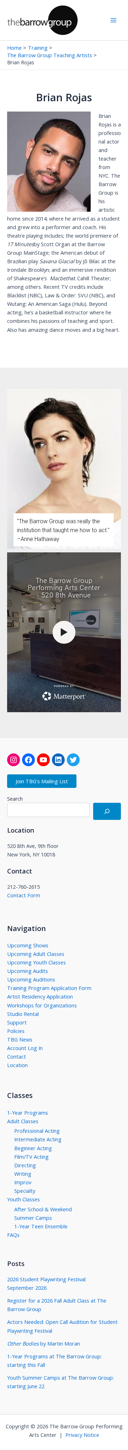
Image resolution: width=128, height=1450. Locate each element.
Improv (22, 1182)
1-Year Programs (27, 1112)
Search (15, 798)
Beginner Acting (33, 1148)
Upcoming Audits (27, 970)
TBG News (19, 1039)
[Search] (107, 811)
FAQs (13, 1234)
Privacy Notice (82, 1434)
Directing (25, 1165)
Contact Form (23, 895)
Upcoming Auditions (31, 979)
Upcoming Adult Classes (35, 953)
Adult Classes (22, 1121)
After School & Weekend (43, 1209)
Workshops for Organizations (42, 1005)
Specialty (24, 1190)
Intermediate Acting (38, 1139)
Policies (16, 1030)
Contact (16, 1056)
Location (17, 1064)
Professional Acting (37, 1130)
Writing (22, 1173)
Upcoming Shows (27, 945)
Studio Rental (23, 1013)
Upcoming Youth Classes (36, 962)
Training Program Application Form (49, 987)
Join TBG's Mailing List (42, 781)
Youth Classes (23, 1199)
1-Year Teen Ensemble (41, 1226)
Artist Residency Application (40, 996)
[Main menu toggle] (113, 20)
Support (17, 1022)
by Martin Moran (43, 1343)
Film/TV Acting (31, 1156)
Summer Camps (33, 1217)
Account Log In (25, 1047)
